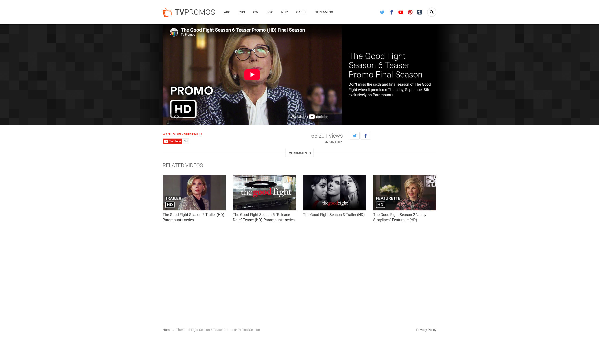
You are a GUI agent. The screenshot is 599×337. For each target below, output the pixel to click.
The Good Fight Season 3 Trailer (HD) (334, 214)
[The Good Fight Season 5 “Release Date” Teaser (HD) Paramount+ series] (264, 192)
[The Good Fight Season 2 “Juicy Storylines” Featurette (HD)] (404, 192)
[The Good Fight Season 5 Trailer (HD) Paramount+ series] (194, 192)
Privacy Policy (426, 330)
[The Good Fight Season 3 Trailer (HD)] (334, 192)
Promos (195, 12)
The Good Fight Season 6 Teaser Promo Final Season (386, 65)
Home (167, 330)
